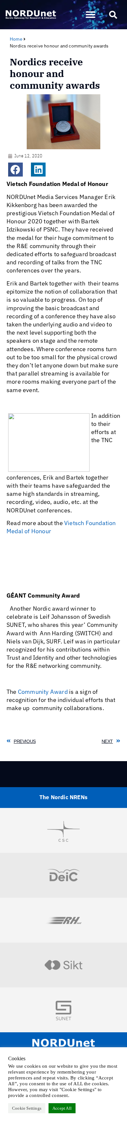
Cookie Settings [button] (26, 1108)
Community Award (43, 691)
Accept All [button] (62, 1108)
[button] (90, 14)
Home (16, 39)
